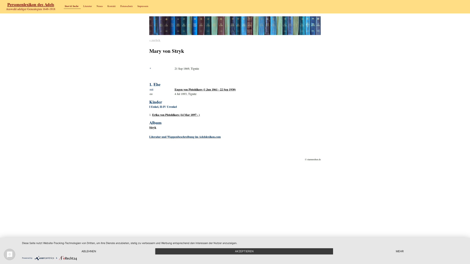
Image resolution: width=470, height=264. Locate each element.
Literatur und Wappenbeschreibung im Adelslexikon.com (185, 137)
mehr (400, 251)
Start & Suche (72, 6)
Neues (100, 6)
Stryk (152, 127)
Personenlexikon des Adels (30, 4)
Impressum (143, 6)
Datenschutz (126, 6)
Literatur (87, 6)
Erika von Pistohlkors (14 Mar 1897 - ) (176, 115)
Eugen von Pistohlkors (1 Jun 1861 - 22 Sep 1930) (205, 89)
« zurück (154, 40)
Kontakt (111, 6)
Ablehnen (89, 251)
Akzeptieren (244, 251)
